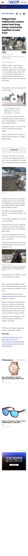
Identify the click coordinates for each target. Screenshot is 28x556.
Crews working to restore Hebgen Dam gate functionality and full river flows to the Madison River (13, 344)
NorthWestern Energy (8, 296)
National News (8, 13)
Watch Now (23, 2)
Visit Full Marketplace (21, 360)
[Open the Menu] (2, 2)
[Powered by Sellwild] (24, 450)
